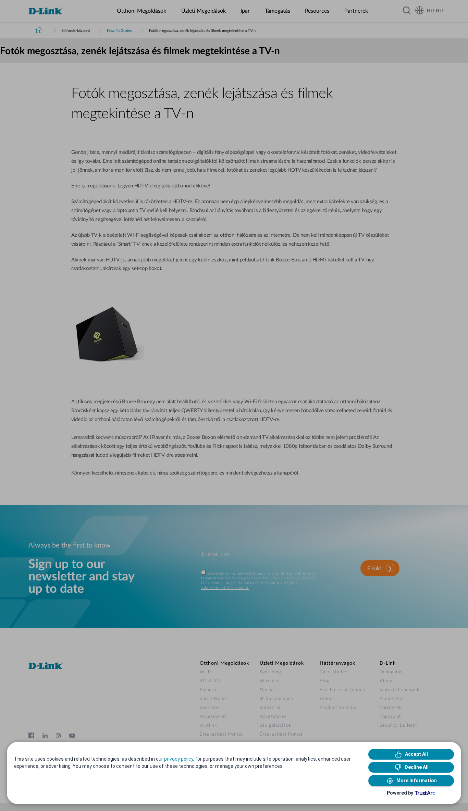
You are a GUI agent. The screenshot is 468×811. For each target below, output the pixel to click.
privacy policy (178, 759)
